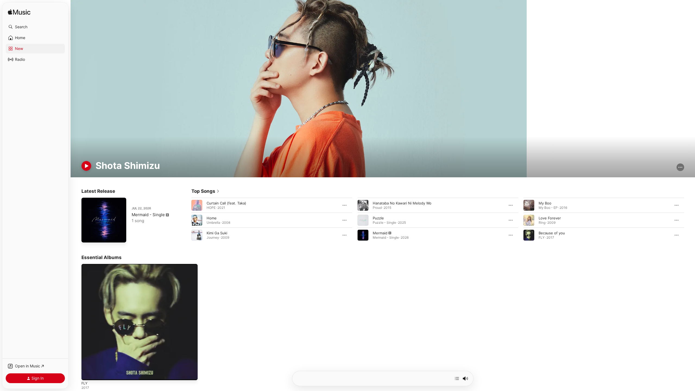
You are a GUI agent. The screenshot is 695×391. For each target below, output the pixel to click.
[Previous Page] (186, 220)
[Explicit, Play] (363, 235)
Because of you (552, 233)
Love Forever (550, 218)
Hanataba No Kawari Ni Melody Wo (402, 203)
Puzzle (378, 218)
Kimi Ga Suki (217, 233)
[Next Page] (689, 220)
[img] (19, 12)
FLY (84, 266)
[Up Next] (457, 378)
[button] (35, 26)
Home (212, 218)
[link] (205, 191)
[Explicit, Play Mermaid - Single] (88, 236)
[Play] (86, 166)
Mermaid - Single (148, 214)
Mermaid (380, 233)
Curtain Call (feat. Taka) (226, 203)
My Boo (545, 203)
